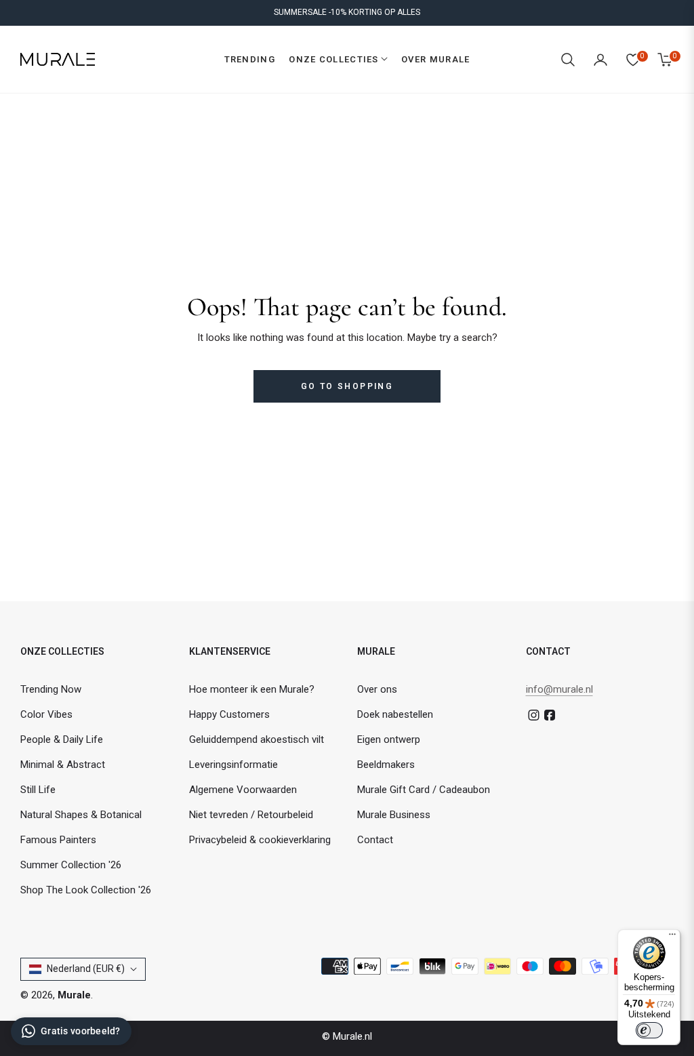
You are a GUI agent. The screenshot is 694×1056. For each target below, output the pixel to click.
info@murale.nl (559, 689)
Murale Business (393, 815)
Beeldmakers (386, 764)
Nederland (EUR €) (86, 968)
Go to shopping (347, 386)
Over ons (377, 689)
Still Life (38, 790)
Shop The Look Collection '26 (85, 890)
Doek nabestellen (395, 714)
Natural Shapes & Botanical (81, 815)
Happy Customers (229, 714)
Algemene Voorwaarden (243, 790)
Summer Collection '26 (70, 865)
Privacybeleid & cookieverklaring (260, 840)
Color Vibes (46, 714)
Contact (375, 840)
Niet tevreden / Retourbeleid (251, 815)
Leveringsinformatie (233, 764)
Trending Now (50, 689)
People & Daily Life (61, 739)
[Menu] (672, 937)
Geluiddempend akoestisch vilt (256, 739)
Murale (74, 995)
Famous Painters (58, 840)
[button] (568, 59)
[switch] (649, 1030)
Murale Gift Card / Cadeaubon (423, 790)
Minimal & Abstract (62, 764)
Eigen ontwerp (388, 739)
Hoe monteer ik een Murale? (251, 689)
